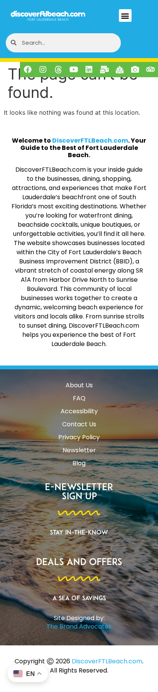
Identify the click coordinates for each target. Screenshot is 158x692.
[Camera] (135, 69)
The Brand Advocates (79, 626)
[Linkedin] (89, 69)
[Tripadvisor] (150, 69)
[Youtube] (73, 69)
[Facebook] (27, 69)
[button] (125, 15)
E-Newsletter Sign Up (79, 492)
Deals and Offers (79, 562)
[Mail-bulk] (104, 69)
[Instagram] (43, 69)
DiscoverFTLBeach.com (90, 140)
